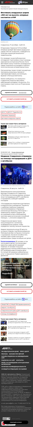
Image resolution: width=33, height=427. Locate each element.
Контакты (20, 360)
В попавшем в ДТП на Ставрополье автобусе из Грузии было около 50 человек (19, 322)
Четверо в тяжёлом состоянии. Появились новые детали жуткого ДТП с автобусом (15, 266)
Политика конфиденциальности (13, 366)
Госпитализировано (8, 241)
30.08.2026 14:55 (5, 152)
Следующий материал (16, 422)
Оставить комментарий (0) (16, 99)
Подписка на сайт (8, 360)
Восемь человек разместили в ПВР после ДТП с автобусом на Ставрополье (19, 327)
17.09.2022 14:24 (5, 7)
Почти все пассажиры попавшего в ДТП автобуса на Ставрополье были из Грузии (19, 333)
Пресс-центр (24, 351)
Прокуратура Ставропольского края (14, 185)
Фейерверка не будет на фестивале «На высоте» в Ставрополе (18, 137)
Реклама (4, 354)
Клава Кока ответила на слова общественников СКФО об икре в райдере (19, 132)
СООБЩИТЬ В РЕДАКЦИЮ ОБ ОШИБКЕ (14, 369)
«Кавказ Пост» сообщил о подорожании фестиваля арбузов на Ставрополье (18, 143)
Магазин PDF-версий (16, 354)
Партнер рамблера (16, 418)
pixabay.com (4, 42)
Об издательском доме (10, 351)
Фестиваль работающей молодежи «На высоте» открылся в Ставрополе (18, 126)
